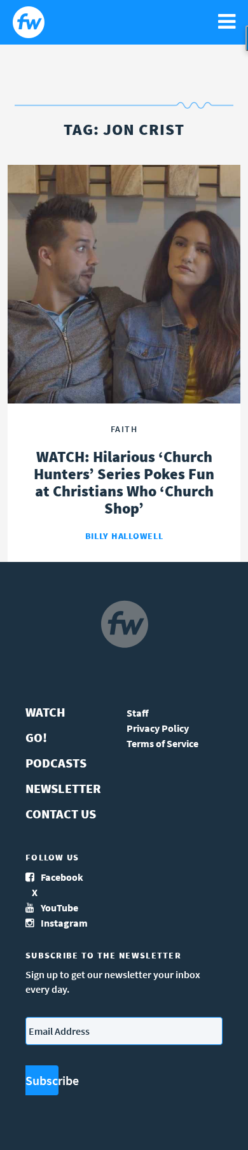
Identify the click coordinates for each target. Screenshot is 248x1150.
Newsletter (63, 788)
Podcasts (55, 763)
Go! (36, 737)
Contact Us (60, 814)
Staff (138, 712)
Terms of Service (162, 743)
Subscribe (42, 1080)
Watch (45, 712)
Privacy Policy (158, 728)
